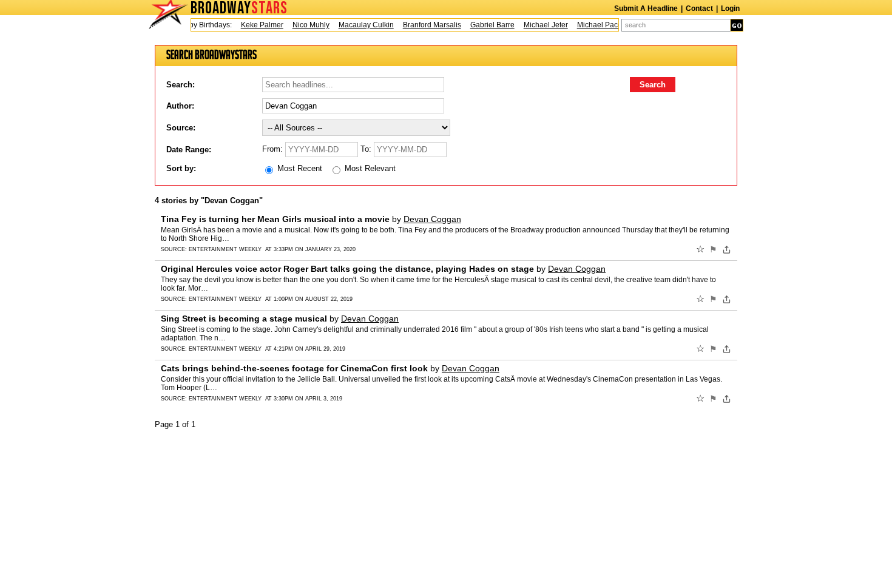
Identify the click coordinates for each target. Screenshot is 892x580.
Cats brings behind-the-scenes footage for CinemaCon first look (294, 368)
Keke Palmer (258, 25)
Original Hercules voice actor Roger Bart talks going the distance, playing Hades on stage (347, 269)
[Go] (737, 25)
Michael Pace (595, 25)
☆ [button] (700, 249)
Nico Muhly (306, 25)
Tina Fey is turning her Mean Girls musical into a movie (275, 219)
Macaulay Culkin (362, 25)
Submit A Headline (646, 8)
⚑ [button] (713, 249)
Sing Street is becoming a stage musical (244, 318)
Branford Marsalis (428, 25)
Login (730, 8)
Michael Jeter (541, 25)
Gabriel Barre (488, 25)
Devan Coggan (432, 219)
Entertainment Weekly (225, 249)
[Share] (726, 249)
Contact (699, 8)
